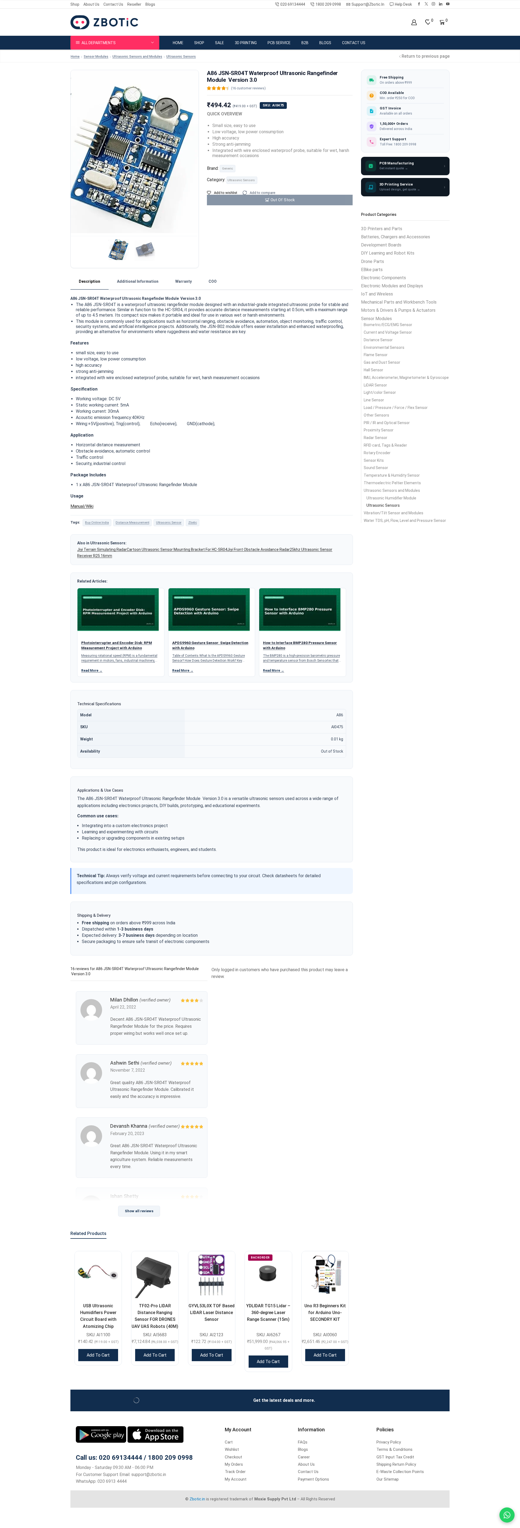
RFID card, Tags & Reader (385, 445)
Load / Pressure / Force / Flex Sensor (396, 407)
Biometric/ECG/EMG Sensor (388, 325)
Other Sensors (376, 415)
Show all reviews (139, 1211)
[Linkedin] (441, 4)
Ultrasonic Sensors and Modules (137, 56)
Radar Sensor (375, 437)
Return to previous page (426, 56)
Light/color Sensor (380, 392)
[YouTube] (448, 4)
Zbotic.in (197, 1499)
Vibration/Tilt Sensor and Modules (393, 513)
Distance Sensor (378, 340)
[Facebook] (419, 4)
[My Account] (414, 22)
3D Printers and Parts (381, 228)
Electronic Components (383, 277)
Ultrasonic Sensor (168, 522)
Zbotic (192, 522)
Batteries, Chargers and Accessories (395, 236)
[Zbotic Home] (104, 22)
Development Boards (381, 245)
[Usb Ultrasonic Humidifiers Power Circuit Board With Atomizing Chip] (98, 1274)
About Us (91, 4)
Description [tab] (89, 281)
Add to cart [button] (98, 1355)
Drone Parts (372, 261)
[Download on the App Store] (155, 1434)
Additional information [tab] (137, 281)
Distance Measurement (132, 522)
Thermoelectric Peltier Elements (392, 483)
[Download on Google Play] (101, 1434)
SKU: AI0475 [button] (273, 105)
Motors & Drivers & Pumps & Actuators (398, 310)
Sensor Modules (96, 56)
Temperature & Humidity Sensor (392, 475)
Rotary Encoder (377, 453)
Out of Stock (283, 199)
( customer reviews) (248, 88)
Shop (74, 4)
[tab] (89, 282)
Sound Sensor (376, 468)
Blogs (150, 4)
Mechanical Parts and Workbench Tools (399, 302)
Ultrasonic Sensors (181, 56)
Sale (219, 43)
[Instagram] (433, 4)
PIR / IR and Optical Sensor (387, 423)
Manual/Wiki (81, 506)
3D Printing (246, 43)
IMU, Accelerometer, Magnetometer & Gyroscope (406, 377)
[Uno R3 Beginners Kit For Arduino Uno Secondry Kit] (325, 1274)
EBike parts (372, 269)
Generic (227, 168)
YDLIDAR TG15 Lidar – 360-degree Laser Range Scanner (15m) (268, 1312)
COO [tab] (213, 281)
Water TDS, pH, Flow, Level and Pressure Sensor (405, 520)
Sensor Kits (374, 460)
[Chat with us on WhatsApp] (507, 1515)
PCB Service (279, 43)
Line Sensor (374, 400)
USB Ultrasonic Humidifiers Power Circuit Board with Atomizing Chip (98, 1316)
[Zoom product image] (135, 133)
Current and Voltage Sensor (388, 332)
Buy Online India (97, 522)
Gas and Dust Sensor (382, 362)
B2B (304, 43)
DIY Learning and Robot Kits (387, 253)
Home (178, 43)
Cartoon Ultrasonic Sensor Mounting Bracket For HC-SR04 (177, 549)
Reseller (134, 4)
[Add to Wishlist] (111, 1262)
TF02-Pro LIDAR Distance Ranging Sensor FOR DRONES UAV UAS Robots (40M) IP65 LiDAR (155, 1319)
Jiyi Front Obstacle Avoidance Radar (258, 549)
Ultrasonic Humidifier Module (391, 498)
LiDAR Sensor (375, 385)
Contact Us (113, 4)
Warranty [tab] (183, 281)
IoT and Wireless (377, 294)
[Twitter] (426, 4)
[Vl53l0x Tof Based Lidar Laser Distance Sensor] (211, 1274)
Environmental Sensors (384, 347)
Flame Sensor (376, 355)
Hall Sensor (373, 370)
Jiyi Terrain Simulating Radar (102, 549)
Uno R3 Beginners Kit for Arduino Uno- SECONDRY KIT (325, 1312)
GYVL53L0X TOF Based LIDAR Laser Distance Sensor (211, 1312)
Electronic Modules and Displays (392, 285)
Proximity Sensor (379, 430)
